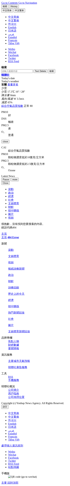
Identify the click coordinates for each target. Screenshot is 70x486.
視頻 (11, 217)
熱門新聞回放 (16, 312)
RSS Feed (13, 61)
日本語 (12, 426)
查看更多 (12, 84)
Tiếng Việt (13, 439)
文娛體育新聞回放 (19, 331)
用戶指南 (13, 393)
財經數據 (13, 344)
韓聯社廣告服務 (17, 367)
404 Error (13, 237)
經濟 (11, 196)
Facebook (13, 55)
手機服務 (13, 380)
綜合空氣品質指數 (12, 105)
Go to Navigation (27, 2)
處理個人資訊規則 (12, 445)
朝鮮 (11, 207)
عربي (11, 430)
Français (12, 436)
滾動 (11, 189)
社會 (11, 199)
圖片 (11, 214)
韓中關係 (13, 210)
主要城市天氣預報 (19, 360)
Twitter (12, 58)
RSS (10, 376)
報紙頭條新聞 (16, 268)
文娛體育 (13, 203)
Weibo (11, 49)
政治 (11, 192)
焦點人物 (13, 341)
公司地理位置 (16, 397)
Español (12, 433)
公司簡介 (13, 389)
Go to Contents (9, 2)
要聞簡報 (13, 348)
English (12, 423)
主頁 (4, 237)
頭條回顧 (13, 287)
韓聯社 (5, 74)
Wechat (12, 52)
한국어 (12, 420)
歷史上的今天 (16, 293)
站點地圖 (13, 467)
